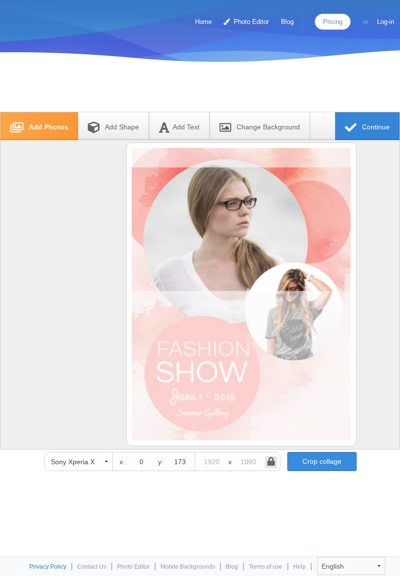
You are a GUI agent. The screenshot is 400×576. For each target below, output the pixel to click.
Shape (122, 127)
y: (160, 462)
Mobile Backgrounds (187, 566)
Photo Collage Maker (48, 17)
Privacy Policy (47, 566)
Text (186, 127)
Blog (287, 21)
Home (203, 21)
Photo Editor (250, 21)
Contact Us (91, 566)
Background (268, 127)
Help (299, 566)
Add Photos (47, 127)
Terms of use (265, 566)
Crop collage (321, 461)
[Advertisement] (189, 89)
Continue (375, 127)
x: (122, 462)
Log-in (385, 21)
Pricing (332, 21)
